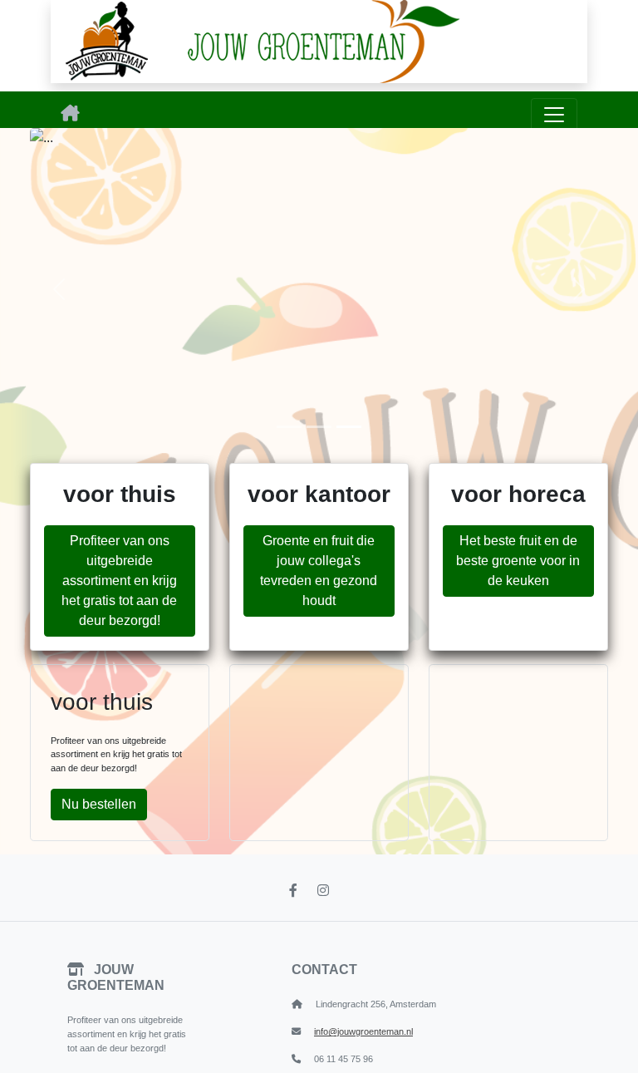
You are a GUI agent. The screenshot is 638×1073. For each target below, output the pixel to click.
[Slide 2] (319, 426)
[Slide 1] (289, 426)
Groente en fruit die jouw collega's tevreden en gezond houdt (318, 571)
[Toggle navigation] (554, 114)
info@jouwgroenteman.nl (363, 1031)
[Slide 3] (348, 426)
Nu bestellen (98, 804)
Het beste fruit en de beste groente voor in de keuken (518, 561)
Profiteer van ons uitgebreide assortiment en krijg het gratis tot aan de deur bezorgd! (119, 581)
